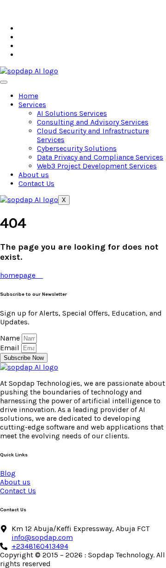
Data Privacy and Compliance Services (100, 157)
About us (33, 174)
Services (32, 104)
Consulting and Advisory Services (92, 122)
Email (10, 347)
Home (28, 95)
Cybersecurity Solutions (77, 148)
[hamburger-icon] (3, 82)
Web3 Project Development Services (97, 165)
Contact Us (36, 183)
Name (11, 338)
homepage (18, 275)
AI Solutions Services (72, 113)
